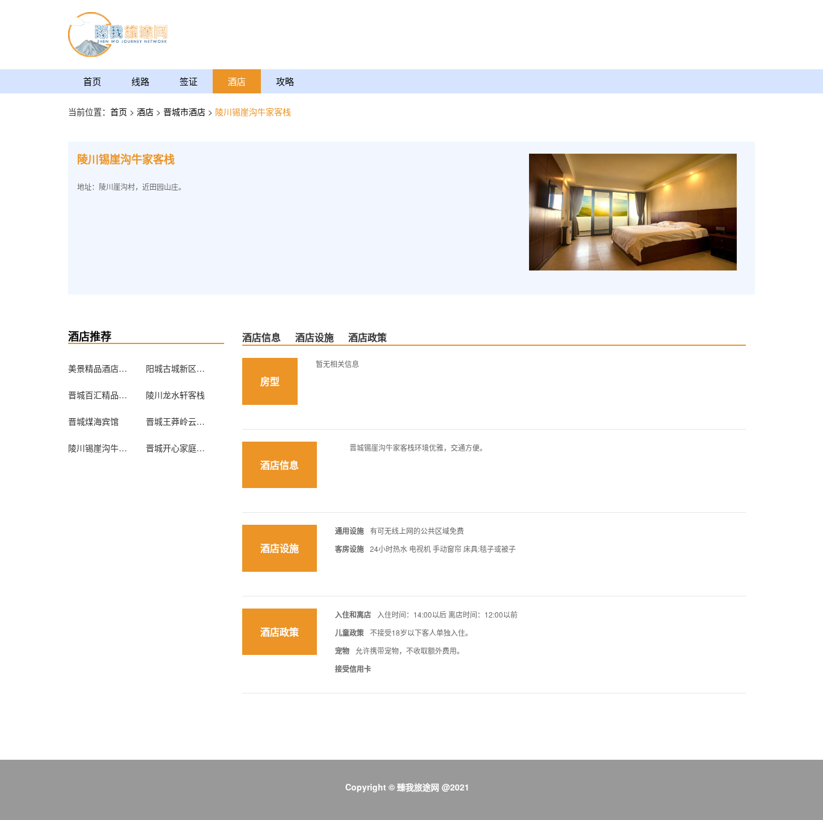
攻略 (285, 81)
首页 (92, 81)
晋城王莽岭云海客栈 (176, 421)
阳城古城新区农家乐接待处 (176, 368)
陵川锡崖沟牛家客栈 (98, 448)
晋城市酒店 (185, 111)
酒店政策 (367, 337)
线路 (140, 81)
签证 (189, 81)
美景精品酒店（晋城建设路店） (98, 368)
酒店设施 (314, 337)
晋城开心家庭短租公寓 (176, 448)
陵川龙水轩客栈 (175, 395)
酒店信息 (261, 337)
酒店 (237, 81)
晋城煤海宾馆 (93, 421)
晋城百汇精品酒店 (98, 395)
